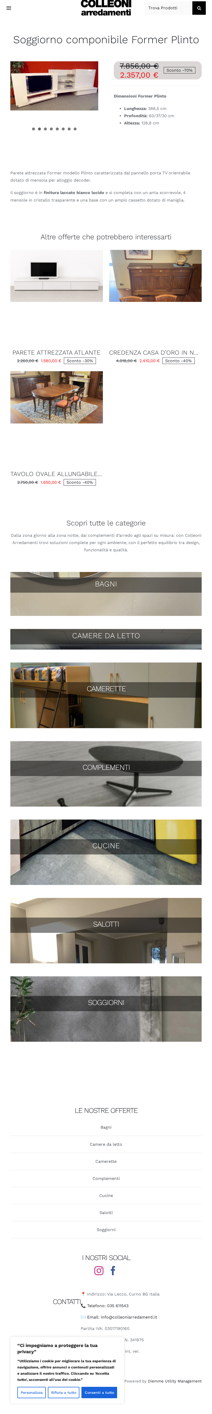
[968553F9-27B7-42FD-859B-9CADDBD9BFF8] (56, 251)
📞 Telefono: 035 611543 (104, 1305)
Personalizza (32, 1392)
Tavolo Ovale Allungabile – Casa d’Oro (76, 474)
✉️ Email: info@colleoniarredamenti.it (119, 1317)
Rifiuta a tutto (63, 1392)
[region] (67, 1370)
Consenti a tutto (99, 1392)
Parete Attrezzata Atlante (56, 352)
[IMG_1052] (56, 373)
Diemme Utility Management (175, 1381)
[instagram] (98, 1270)
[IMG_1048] (155, 251)
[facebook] (113, 1270)
